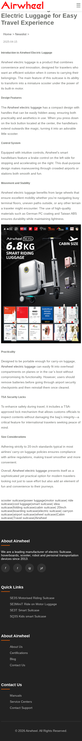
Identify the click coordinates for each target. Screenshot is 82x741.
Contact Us (17, 665)
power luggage (34, 500)
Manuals (16, 695)
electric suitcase (50, 511)
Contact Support (21, 707)
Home (7, 34)
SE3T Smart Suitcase (24, 610)
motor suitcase (56, 500)
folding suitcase (24, 507)
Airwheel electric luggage (24, 107)
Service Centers (21, 701)
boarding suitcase (25, 511)
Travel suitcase (23, 518)
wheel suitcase (45, 514)
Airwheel (41, 518)
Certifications (19, 653)
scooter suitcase (12, 500)
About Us (16, 646)
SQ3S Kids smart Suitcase (28, 616)
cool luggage (22, 504)
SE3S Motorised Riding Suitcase (32, 598)
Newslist (20, 34)
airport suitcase (24, 514)
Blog (13, 659)
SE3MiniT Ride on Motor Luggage (33, 604)
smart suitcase (42, 504)
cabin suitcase (45, 507)
